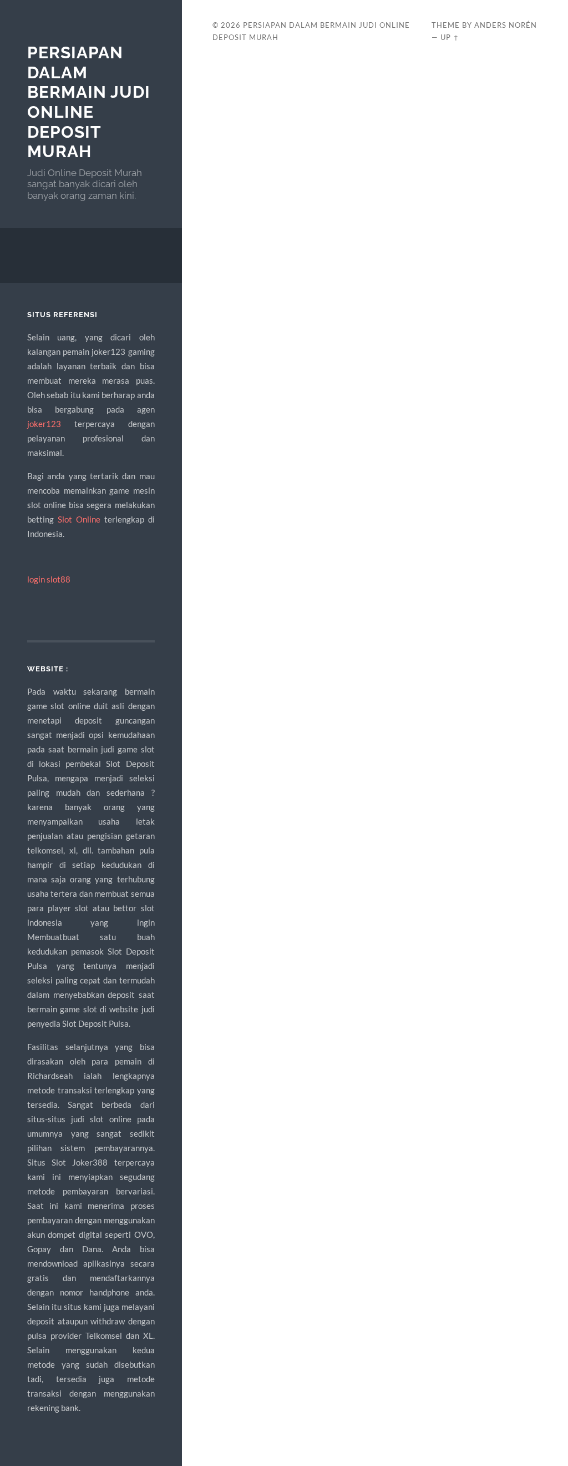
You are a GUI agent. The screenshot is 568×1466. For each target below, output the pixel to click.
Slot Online (79, 519)
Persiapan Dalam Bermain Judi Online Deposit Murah (88, 102)
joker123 (44, 424)
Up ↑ (449, 37)
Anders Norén (505, 25)
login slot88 (48, 579)
